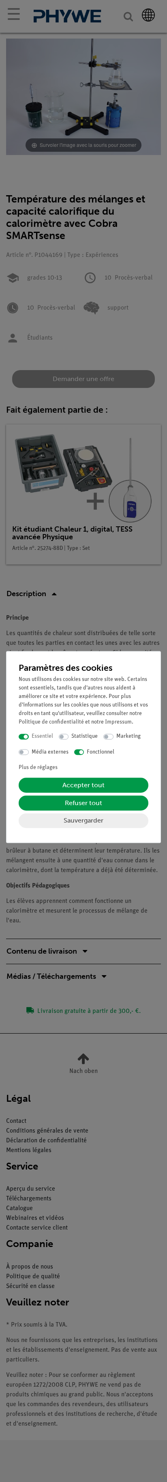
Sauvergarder (83, 821)
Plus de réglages (38, 768)
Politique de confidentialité (51, 722)
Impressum (118, 722)
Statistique (84, 737)
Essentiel (42, 737)
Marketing (128, 737)
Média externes (50, 752)
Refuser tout (83, 803)
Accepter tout (83, 785)
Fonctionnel (100, 752)
